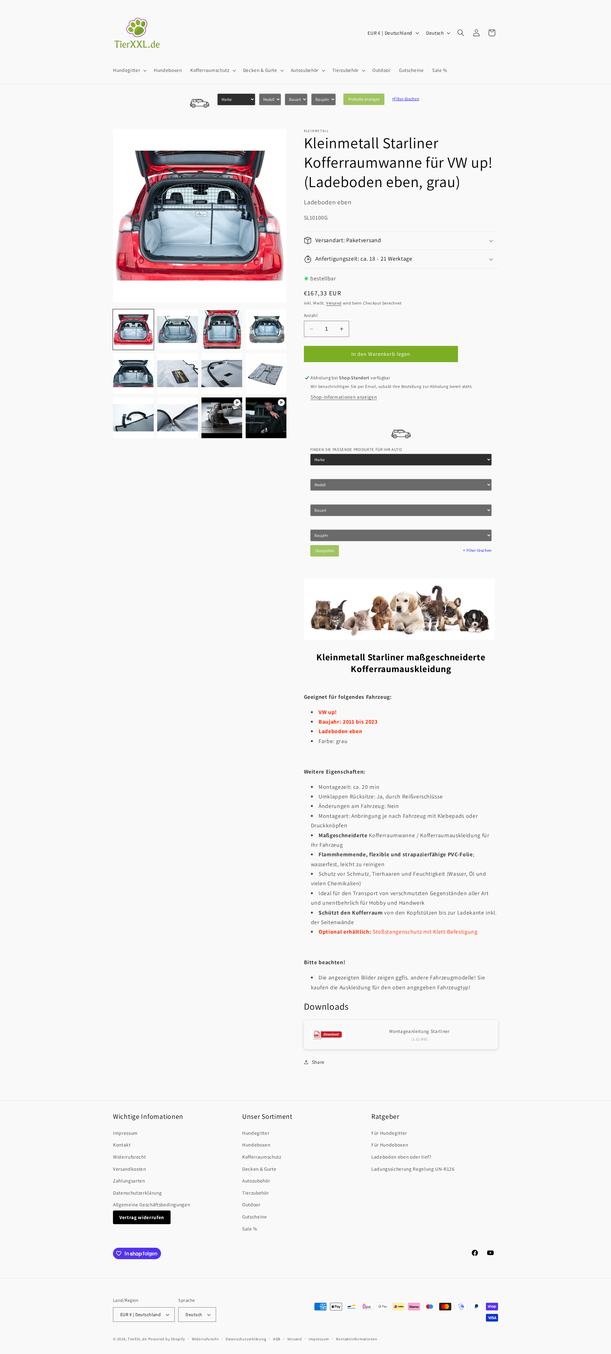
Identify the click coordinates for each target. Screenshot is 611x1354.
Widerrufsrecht (129, 1157)
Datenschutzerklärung (137, 1192)
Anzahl (311, 315)
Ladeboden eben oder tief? (401, 1157)
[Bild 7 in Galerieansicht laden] (221, 373)
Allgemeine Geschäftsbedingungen (151, 1204)
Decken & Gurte (259, 1169)
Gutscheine (254, 1216)
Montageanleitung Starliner (419, 1031)
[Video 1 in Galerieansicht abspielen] (221, 417)
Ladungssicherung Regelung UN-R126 (413, 1169)
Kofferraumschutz (261, 1157)
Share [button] (318, 1062)
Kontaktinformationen (356, 1338)
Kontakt (122, 1144)
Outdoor (251, 1204)
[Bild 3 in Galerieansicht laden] (221, 329)
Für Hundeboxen (389, 1144)
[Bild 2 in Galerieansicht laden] (177, 329)
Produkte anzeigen (364, 99)
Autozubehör (256, 1180)
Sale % (249, 1228)
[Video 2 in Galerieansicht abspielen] (266, 417)
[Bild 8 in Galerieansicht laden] (266, 373)
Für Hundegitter (389, 1133)
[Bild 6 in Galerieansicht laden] (177, 373)
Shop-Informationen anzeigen (344, 397)
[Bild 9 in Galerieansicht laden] (133, 417)
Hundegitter (255, 1133)
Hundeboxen (256, 1144)
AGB (276, 1338)
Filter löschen (405, 99)
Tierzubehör (255, 1192)
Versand (333, 303)
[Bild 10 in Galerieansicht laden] (177, 417)
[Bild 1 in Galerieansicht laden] (133, 329)
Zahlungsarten (129, 1180)
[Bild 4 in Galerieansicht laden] (266, 329)
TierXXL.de (137, 1338)
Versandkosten (129, 1169)
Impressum (125, 1133)
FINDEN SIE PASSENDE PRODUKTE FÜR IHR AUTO (356, 449)
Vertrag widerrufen (141, 1217)
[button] (129, 70)
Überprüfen (324, 550)
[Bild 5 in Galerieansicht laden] (133, 373)
